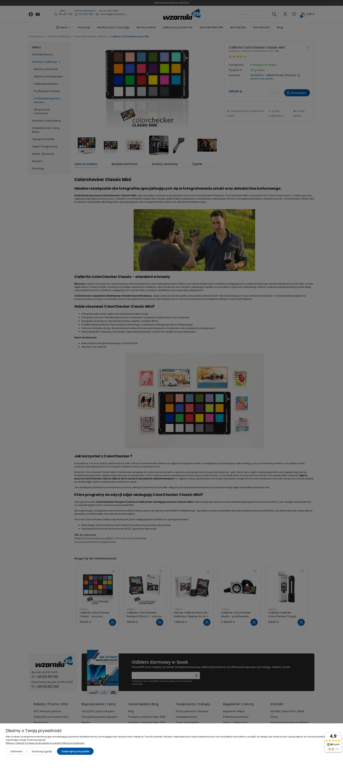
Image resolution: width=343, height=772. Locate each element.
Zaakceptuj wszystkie (75, 751)
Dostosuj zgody (42, 751)
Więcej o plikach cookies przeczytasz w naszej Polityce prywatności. (45, 743)
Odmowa (16, 751)
